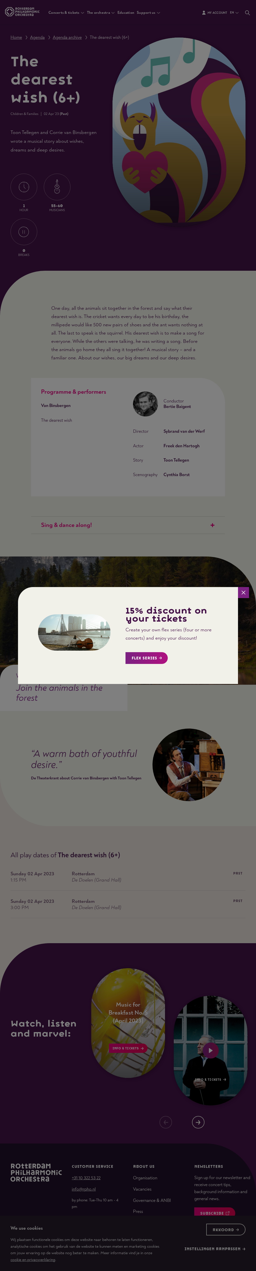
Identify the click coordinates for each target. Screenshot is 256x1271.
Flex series (144, 658)
